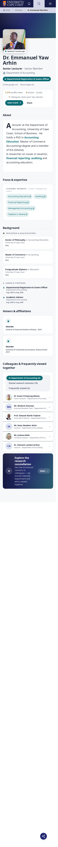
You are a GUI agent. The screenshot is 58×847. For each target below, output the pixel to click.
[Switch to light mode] (29, 4)
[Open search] (39, 3)
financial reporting (18, 158)
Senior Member (33, 68)
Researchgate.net (27, 85)
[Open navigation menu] (50, 3)
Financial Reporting (18, 202)
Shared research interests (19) (23, 383)
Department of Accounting (20, 72)
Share (29, 102)
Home (6, 10)
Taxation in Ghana (17, 214)
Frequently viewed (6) (19, 388)
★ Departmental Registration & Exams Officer (27, 79)
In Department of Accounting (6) (24, 378)
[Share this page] (43, 836)
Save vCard (14, 102)
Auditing (40, 196)
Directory (19, 10)
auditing (36, 158)
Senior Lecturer (12, 68)
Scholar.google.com (10, 85)
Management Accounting (21, 208)
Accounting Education (19, 196)
